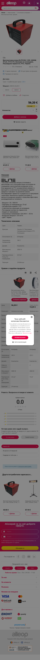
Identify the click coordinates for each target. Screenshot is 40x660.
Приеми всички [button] (20, 337)
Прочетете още (27, 333)
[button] (20, 342)
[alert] (20, 330)
